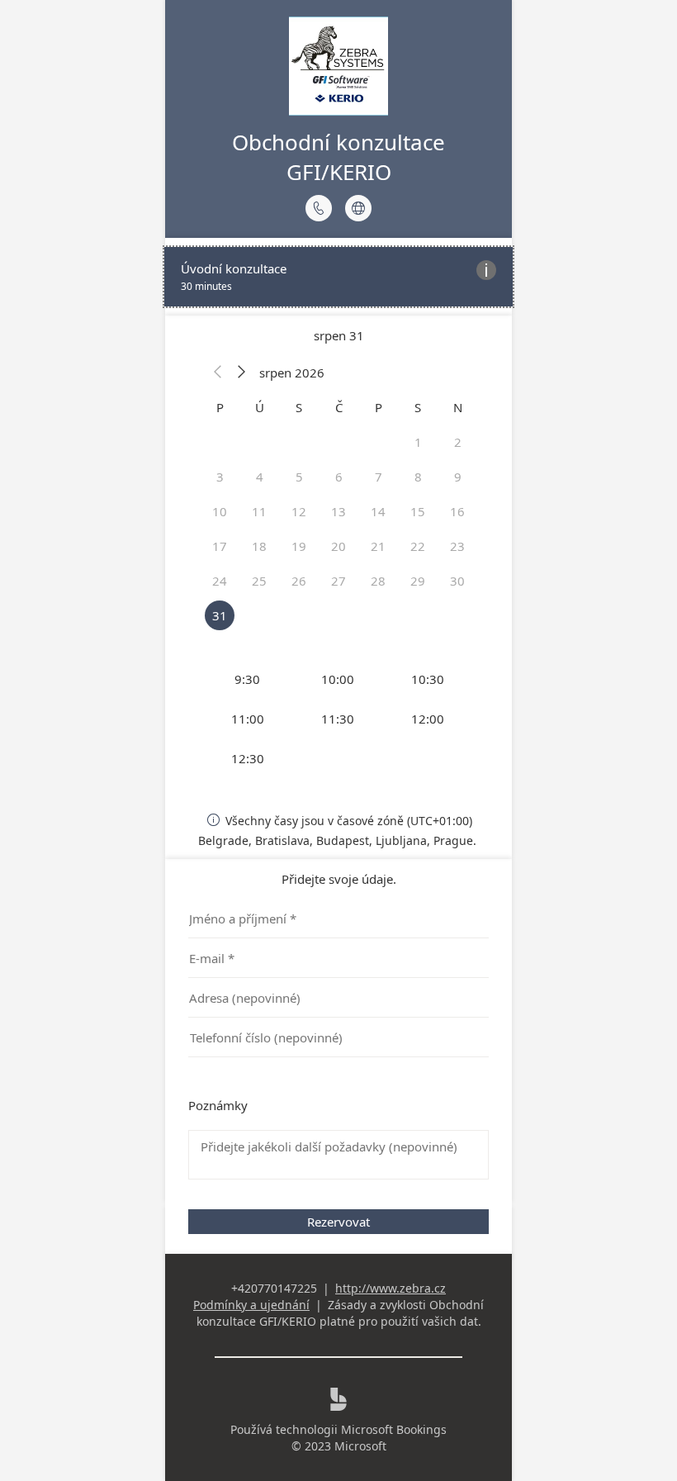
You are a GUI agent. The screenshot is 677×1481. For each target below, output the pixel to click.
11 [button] (259, 511)
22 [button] (417, 546)
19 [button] (298, 546)
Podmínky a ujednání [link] (251, 1304)
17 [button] (219, 546)
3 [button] (220, 476)
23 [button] (457, 546)
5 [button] (299, 476)
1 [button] (418, 442)
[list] (338, 276)
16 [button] (457, 511)
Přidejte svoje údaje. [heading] (339, 879)
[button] (218, 372)
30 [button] (457, 580)
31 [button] (219, 615)
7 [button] (378, 476)
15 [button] (417, 511)
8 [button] (418, 476)
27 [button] (338, 580)
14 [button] (378, 511)
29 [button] (417, 580)
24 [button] (219, 580)
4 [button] (259, 476)
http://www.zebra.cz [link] (390, 1288)
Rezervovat (338, 1221)
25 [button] (259, 580)
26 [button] (298, 580)
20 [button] (338, 546)
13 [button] (338, 511)
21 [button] (378, 546)
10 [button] (219, 511)
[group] (338, 718)
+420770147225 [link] (274, 1288)
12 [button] (298, 511)
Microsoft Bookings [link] (394, 1429)
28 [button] (378, 580)
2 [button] (458, 442)
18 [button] (259, 546)
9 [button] (458, 476)
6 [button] (339, 476)
